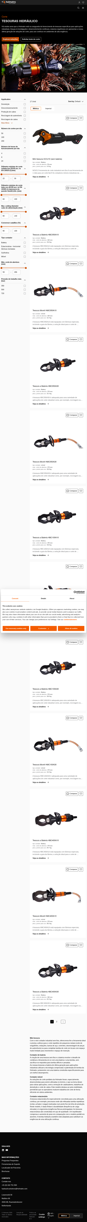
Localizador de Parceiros (11, 1168)
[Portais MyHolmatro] (79, 2)
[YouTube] (7, 1150)
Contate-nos (6, 1181)
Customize (42, 628)
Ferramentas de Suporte (11, 1164)
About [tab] (72, 598)
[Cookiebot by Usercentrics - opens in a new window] (75, 592)
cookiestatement (70, 619)
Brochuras (5, 1171)
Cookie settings (42, 1216)
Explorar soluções (10, 39)
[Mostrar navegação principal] (83, 8)
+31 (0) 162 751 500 (9, 1185)
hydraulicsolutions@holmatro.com (14, 1189)
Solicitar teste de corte (31, 39)
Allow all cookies (71, 628)
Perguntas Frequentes (10, 1160)
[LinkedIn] (3, 1150)
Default (74, 101)
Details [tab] (43, 598)
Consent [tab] (15, 598)
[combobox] (75, 101)
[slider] (25, 174)
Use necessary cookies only (16, 628)
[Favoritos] (83, 2)
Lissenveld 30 (7, 1195)
